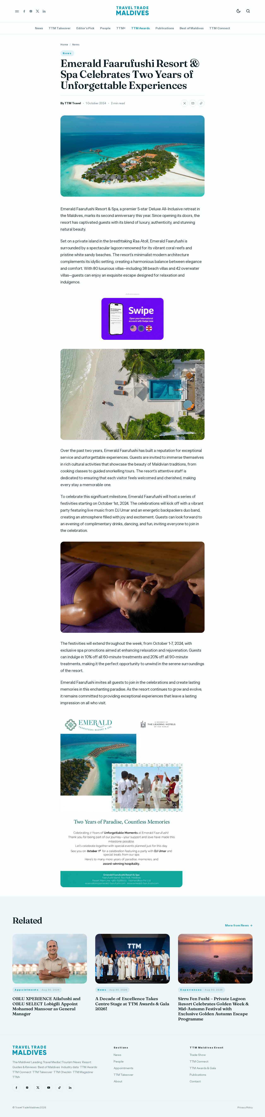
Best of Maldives (192, 28)
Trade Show (198, 1055)
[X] (37, 11)
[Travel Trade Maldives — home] (132, 11)
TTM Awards (140, 28)
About (118, 1081)
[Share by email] (192, 103)
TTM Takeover (60, 28)
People (105, 28)
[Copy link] (201, 103)
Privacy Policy (245, 1107)
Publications (164, 28)
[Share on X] (184, 103)
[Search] (248, 11)
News (39, 28)
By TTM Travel (70, 103)
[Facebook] (24, 11)
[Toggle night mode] (238, 11)
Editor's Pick (85, 28)
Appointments (123, 1068)
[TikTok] (59, 1088)
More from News (237, 925)
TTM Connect (219, 28)
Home (64, 44)
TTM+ (120, 28)
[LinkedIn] (44, 11)
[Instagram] (31, 11)
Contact (195, 1081)
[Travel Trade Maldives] (29, 1050)
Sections (121, 1047)
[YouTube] (49, 1088)
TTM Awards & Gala (203, 1068)
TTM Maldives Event (207, 1047)
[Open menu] (17, 11)
